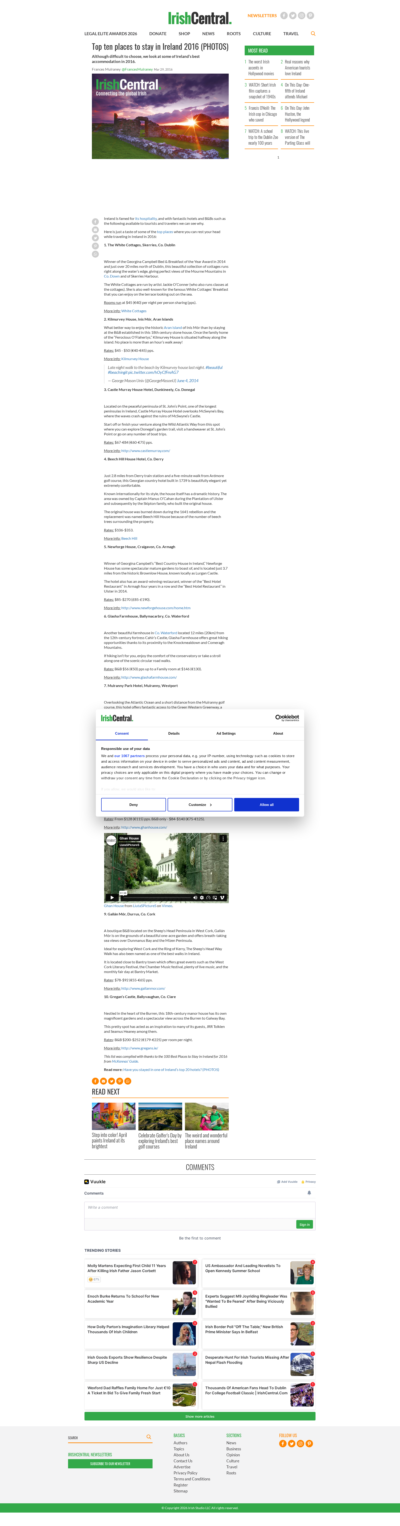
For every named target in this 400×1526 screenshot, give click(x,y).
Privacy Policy (185, 1472)
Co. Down (112, 276)
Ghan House (114, 905)
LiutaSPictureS (144, 905)
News (231, 1442)
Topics (179, 1448)
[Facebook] (284, 15)
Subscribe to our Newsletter (110, 1463)
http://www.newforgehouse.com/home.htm (156, 607)
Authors (180, 1442)
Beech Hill (129, 538)
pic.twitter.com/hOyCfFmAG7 (153, 372)
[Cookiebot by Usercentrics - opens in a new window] (279, 718)
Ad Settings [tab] (226, 733)
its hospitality (146, 218)
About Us (181, 1454)
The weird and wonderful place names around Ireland (206, 1140)
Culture (232, 1460)
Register (181, 1484)
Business (233, 1448)
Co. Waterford (166, 632)
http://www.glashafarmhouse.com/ (149, 677)
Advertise (182, 1466)
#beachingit (118, 372)
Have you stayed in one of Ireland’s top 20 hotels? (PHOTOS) (171, 1069)
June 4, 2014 (187, 380)
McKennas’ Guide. (125, 1061)
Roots (231, 1472)
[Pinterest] (310, 15)
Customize (197, 804)
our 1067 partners (129, 756)
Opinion (233, 1454)
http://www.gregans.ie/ (139, 1048)
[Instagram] (301, 15)
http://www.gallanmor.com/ (143, 988)
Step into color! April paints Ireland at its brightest (109, 1140)
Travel (231, 1466)
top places (165, 231)
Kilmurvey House (135, 358)
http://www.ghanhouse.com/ (144, 827)
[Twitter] (293, 15)
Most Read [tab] (258, 50)
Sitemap (181, 1491)
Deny (133, 804)
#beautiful (214, 367)
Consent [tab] (122, 733)
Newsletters (262, 15)
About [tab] (278, 733)
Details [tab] (174, 733)
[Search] (313, 34)
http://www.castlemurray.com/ (145, 450)
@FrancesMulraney (137, 69)
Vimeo (167, 905)
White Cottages (134, 311)
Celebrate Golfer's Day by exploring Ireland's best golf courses (159, 1140)
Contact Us (183, 1460)
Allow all (267, 804)
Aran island (173, 327)
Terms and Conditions (192, 1478)
